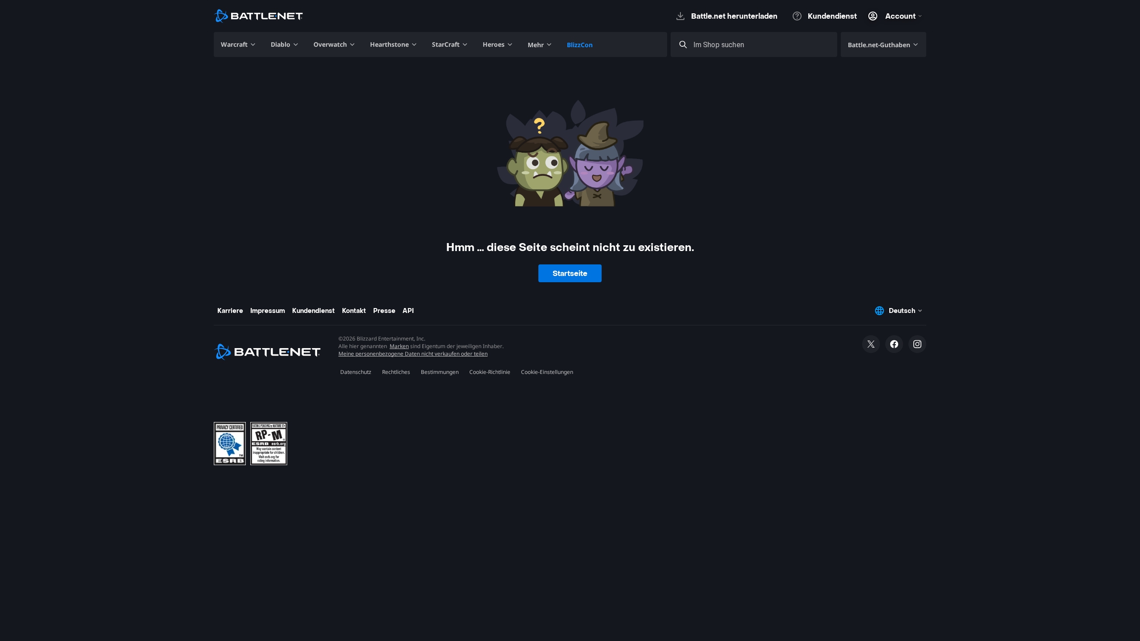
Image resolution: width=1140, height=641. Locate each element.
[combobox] (762, 44)
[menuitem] (239, 44)
